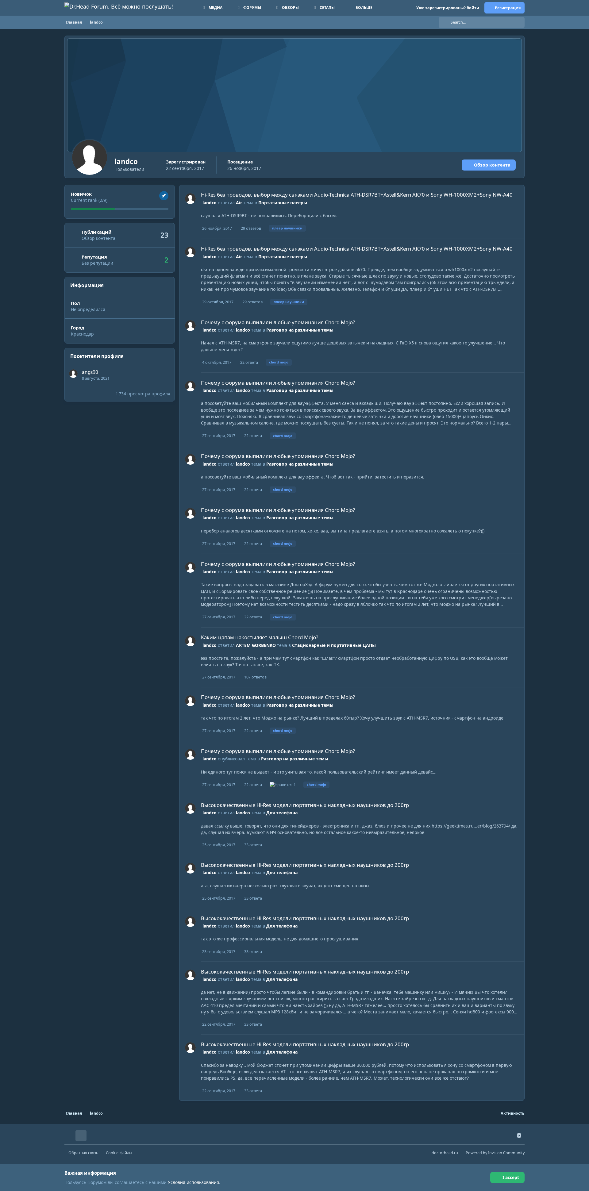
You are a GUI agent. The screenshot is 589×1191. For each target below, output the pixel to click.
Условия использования (193, 1182)
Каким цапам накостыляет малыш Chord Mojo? (259, 637)
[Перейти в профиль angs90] (73, 373)
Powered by (495, 1152)
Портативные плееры (282, 203)
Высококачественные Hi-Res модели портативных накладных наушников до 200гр (305, 805)
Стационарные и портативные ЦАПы (334, 645)
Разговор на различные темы (299, 330)
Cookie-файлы (119, 1152)
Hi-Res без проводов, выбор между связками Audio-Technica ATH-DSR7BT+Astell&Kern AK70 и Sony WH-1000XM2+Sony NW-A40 (357, 194)
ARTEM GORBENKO (256, 645)
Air (239, 203)
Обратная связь (83, 1152)
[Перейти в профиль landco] (190, 198)
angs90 (90, 372)
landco (209, 203)
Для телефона (282, 813)
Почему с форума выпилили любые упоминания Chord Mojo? (278, 322)
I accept (510, 1177)
